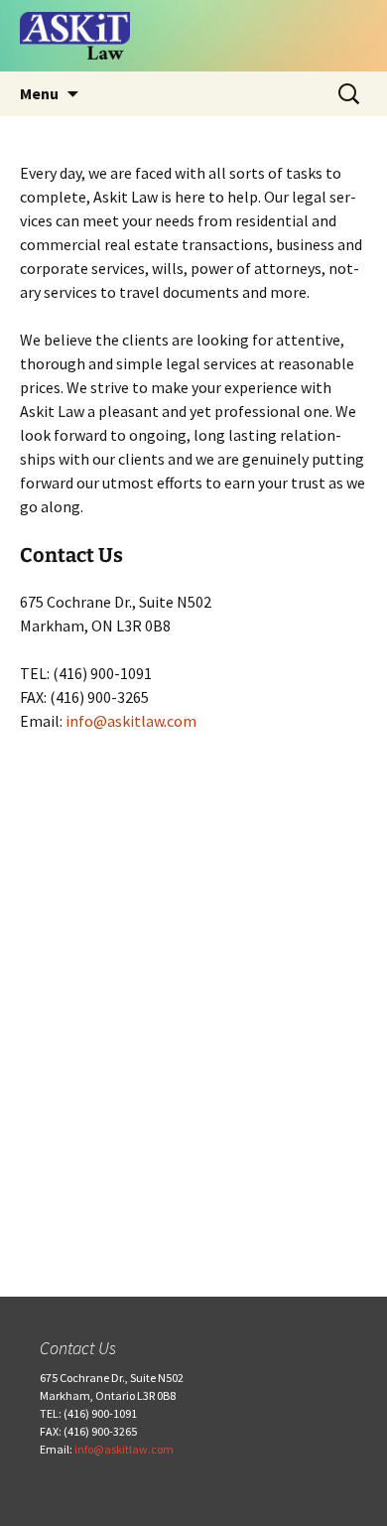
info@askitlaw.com (130, 721)
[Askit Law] (193, 35)
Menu (39, 93)
